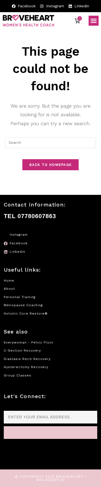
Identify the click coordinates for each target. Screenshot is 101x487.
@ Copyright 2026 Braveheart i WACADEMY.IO (50, 478)
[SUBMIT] (50, 432)
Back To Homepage (50, 165)
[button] (94, 21)
